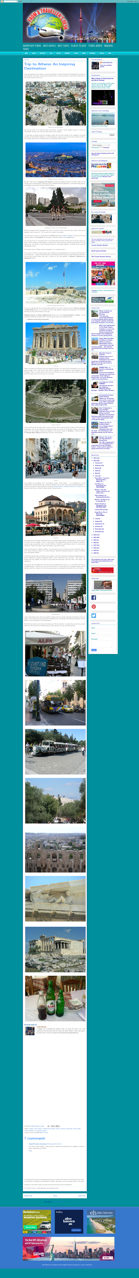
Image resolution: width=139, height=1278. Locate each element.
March (97, 468)
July (96, 518)
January (98, 463)
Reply (30, 1150)
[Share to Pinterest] (59, 1126)
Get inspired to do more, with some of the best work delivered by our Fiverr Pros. (102, 561)
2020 (95, 553)
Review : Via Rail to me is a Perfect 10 (102, 500)
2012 (95, 460)
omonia (75, 1128)
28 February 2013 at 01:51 (54, 1144)
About (26, 53)
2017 (95, 545)
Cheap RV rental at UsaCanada (38, 1144)
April (97, 470)
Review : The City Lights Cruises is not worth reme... (102, 491)
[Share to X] (55, 1126)
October (98, 526)
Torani (93, 290)
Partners (58, 53)
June (97, 476)
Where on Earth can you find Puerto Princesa (105, 312)
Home (109, 53)
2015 (95, 540)
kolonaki (63, 1128)
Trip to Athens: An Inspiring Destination (102, 496)
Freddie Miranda (107, 62)
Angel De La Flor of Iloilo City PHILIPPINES (101, 513)
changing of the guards (49, 1128)
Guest (51, 53)
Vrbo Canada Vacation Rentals (101, 256)
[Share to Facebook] (57, 1126)
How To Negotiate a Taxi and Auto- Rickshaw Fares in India (107, 409)
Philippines (67, 53)
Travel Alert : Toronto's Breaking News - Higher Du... (102, 479)
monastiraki (69, 1128)
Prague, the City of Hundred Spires (105, 423)
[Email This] (51, 1126)
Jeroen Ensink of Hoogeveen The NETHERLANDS (100, 505)
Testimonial (92, 53)
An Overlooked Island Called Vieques (106, 395)
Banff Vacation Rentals (98, 251)
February (98, 465)
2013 (95, 535)
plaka (79, 1128)
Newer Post (28, 1196)
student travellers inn (30, 1130)
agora (35, 1128)
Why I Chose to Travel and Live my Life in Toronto (102, 79)
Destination (42, 53)
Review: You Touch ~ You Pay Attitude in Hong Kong (106, 438)
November (98, 529)
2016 (95, 542)
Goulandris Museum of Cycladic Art (73, 486)
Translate (106, 147)
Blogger (94, 1265)
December (98, 531)
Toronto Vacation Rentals (99, 245)
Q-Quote (76, 53)
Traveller (101, 53)
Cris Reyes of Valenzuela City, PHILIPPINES (100, 485)
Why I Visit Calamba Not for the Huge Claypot (107, 326)
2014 (95, 537)
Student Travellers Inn (68, 235)
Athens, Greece (43, 1132)
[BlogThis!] (53, 1126)
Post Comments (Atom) (58, 1202)
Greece (58, 1128)
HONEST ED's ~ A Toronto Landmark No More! (106, 369)
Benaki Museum (58, 486)
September (98, 524)
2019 (95, 550)
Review (83, 53)
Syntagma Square (41, 1130)
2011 (95, 458)
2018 (95, 548)
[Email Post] (48, 1126)
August (97, 521)
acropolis (31, 1128)
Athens (40, 1128)
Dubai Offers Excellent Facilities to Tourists (106, 339)
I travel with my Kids (101, 509)
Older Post (81, 1196)
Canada (34, 53)
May (96, 473)
